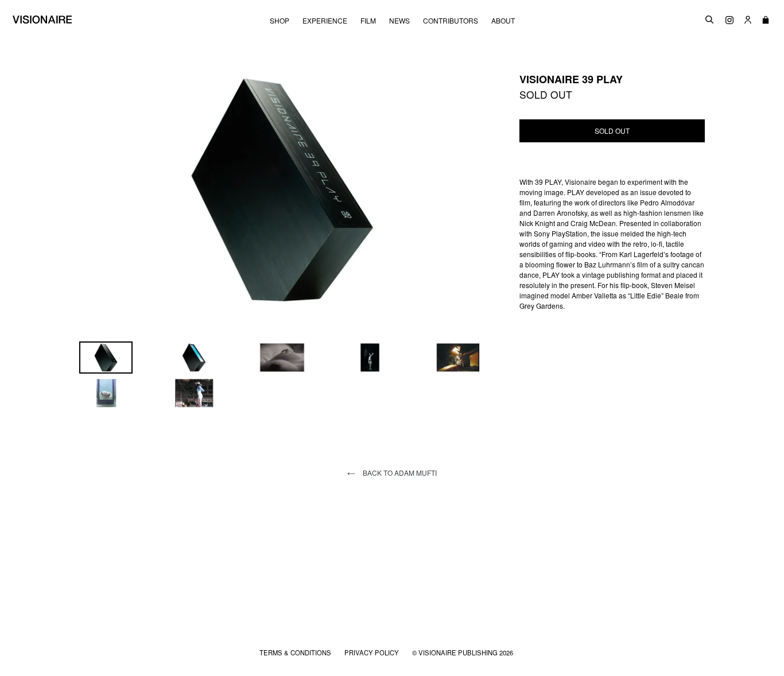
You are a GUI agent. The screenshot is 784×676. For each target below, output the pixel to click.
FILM (368, 20)
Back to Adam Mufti (399, 472)
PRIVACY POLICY (372, 652)
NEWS (399, 20)
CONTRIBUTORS (450, 20)
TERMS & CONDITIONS (296, 652)
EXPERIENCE (324, 20)
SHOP (279, 20)
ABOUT (503, 20)
